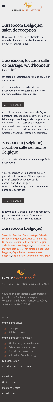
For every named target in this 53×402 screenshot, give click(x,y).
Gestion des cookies (12, 382)
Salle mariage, (30, 235)
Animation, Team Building (22, 355)
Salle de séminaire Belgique (16, 245)
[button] (3, 6)
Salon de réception (12, 235)
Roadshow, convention (20, 351)
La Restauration (10, 360)
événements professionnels (17, 337)
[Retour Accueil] (27, 6)
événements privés (12, 322)
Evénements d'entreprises (22, 347)
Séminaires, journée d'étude (23, 343)
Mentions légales (11, 387)
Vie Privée (7, 376)
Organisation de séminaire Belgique (31, 255)
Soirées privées (16, 332)
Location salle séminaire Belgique (30, 242)
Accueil (6, 317)
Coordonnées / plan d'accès (17, 366)
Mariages (13, 328)
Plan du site (8, 393)
